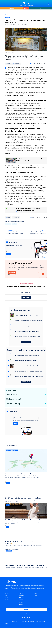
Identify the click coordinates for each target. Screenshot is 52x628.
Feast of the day (12, 394)
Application (21, 597)
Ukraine (14, 223)
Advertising (21, 604)
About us (17, 621)
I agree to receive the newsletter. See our (20, 251)
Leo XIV (7, 483)
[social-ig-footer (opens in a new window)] (29, 617)
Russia (7, 527)
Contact (36, 621)
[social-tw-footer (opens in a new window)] (27, 617)
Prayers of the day (13, 404)
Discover (7, 601)
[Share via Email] (44, 63)
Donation (21, 602)
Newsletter (21, 595)
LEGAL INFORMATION (24, 621)
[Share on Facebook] (37, 63)
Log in (30, 292)
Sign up (8, 254)
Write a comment (26, 297)
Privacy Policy (42, 621)
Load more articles (26, 341)
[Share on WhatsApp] (46, 63)
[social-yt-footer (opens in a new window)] (22, 617)
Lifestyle (6, 597)
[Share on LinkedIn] (39, 63)
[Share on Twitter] (41, 63)
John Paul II (8, 223)
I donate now (11, 272)
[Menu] (9, 3)
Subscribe (12, 8)
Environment (8, 550)
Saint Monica (30, 5)
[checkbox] (6, 251)
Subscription (21, 601)
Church (6, 14)
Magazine (21, 599)
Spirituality (7, 599)
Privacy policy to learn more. (26, 251)
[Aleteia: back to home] (26, 3)
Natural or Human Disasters (11, 450)
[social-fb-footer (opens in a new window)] (24, 617)
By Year (35, 595)
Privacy (13, 623)
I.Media (18, 24)
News (6, 595)
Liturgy (7, 505)
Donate (25, 8)
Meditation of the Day (14, 399)
